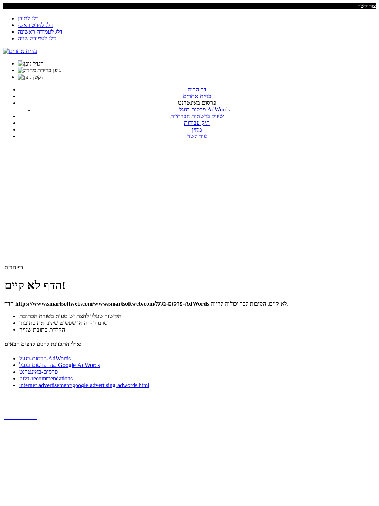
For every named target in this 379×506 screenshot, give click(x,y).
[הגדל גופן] (31, 63)
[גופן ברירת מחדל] (39, 70)
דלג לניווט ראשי (35, 25)
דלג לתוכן (28, 18)
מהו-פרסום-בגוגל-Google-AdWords (59, 365)
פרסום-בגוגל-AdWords (45, 358)
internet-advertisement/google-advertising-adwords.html (84, 385)
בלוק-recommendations (46, 378)
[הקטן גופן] (31, 77)
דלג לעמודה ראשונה (40, 32)
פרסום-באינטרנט (38, 372)
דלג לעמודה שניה (37, 38)
